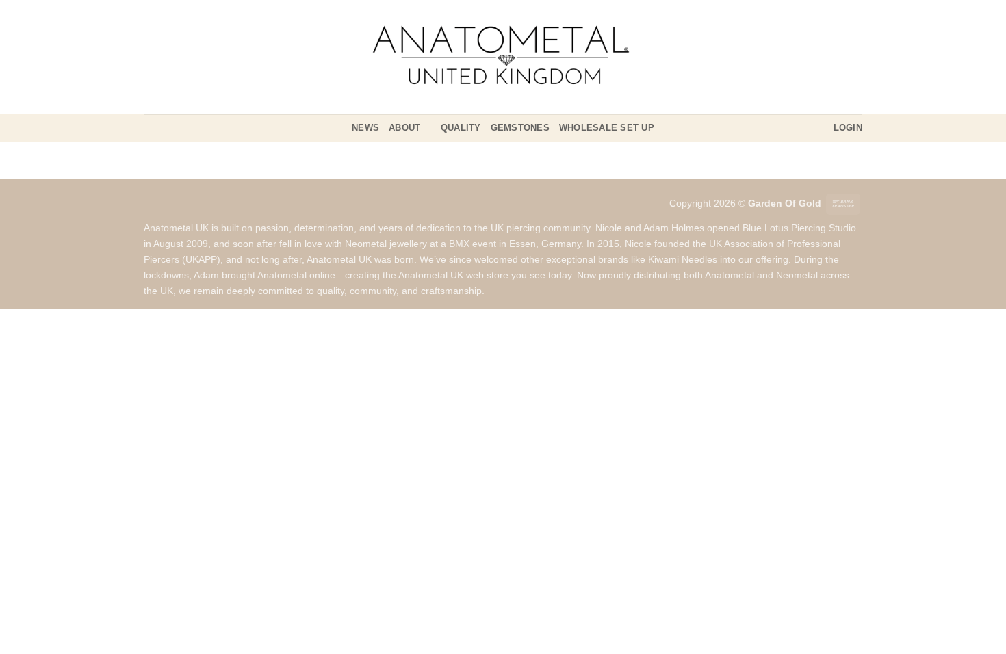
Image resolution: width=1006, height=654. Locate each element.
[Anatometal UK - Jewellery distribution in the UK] (503, 57)
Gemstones (520, 127)
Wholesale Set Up (606, 127)
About (404, 127)
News (365, 127)
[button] (848, 128)
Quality (461, 127)
